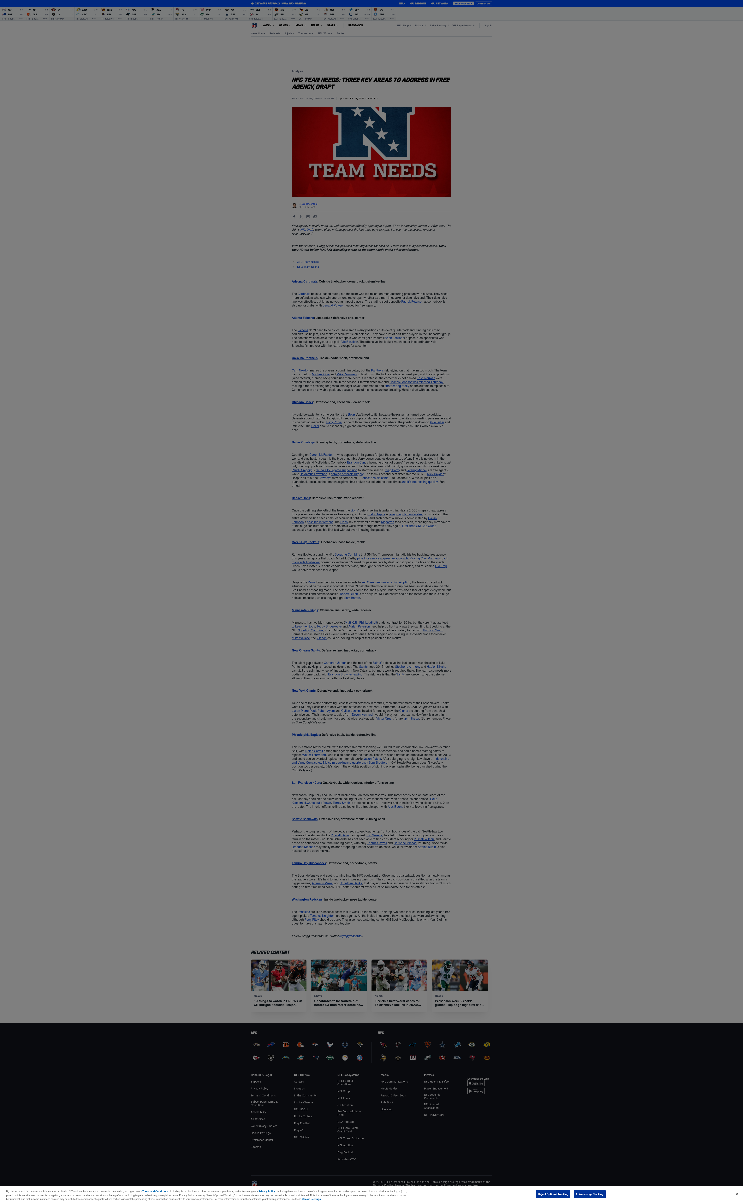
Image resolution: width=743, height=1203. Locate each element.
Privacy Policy (267, 1191)
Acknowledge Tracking (589, 1193)
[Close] (737, 1194)
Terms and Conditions (155, 1191)
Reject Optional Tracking (553, 1193)
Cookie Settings (311, 1198)
